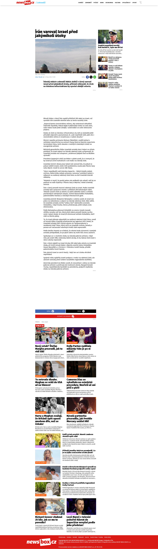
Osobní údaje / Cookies (96, 537)
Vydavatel (81, 537)
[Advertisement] (70, 103)
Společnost (126, 2)
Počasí (96, 2)
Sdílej (49, 311)
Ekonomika (109, 2)
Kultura (117, 2)
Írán (43, 322)
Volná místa (107, 537)
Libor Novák (39, 77)
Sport (134, 2)
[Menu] (140, 3)
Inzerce (87, 537)
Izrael (46, 322)
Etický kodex (62, 537)
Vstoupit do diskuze (64, 316)
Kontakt (75, 537)
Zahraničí (88, 2)
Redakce (69, 537)
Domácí (80, 2)
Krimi (102, 2)
